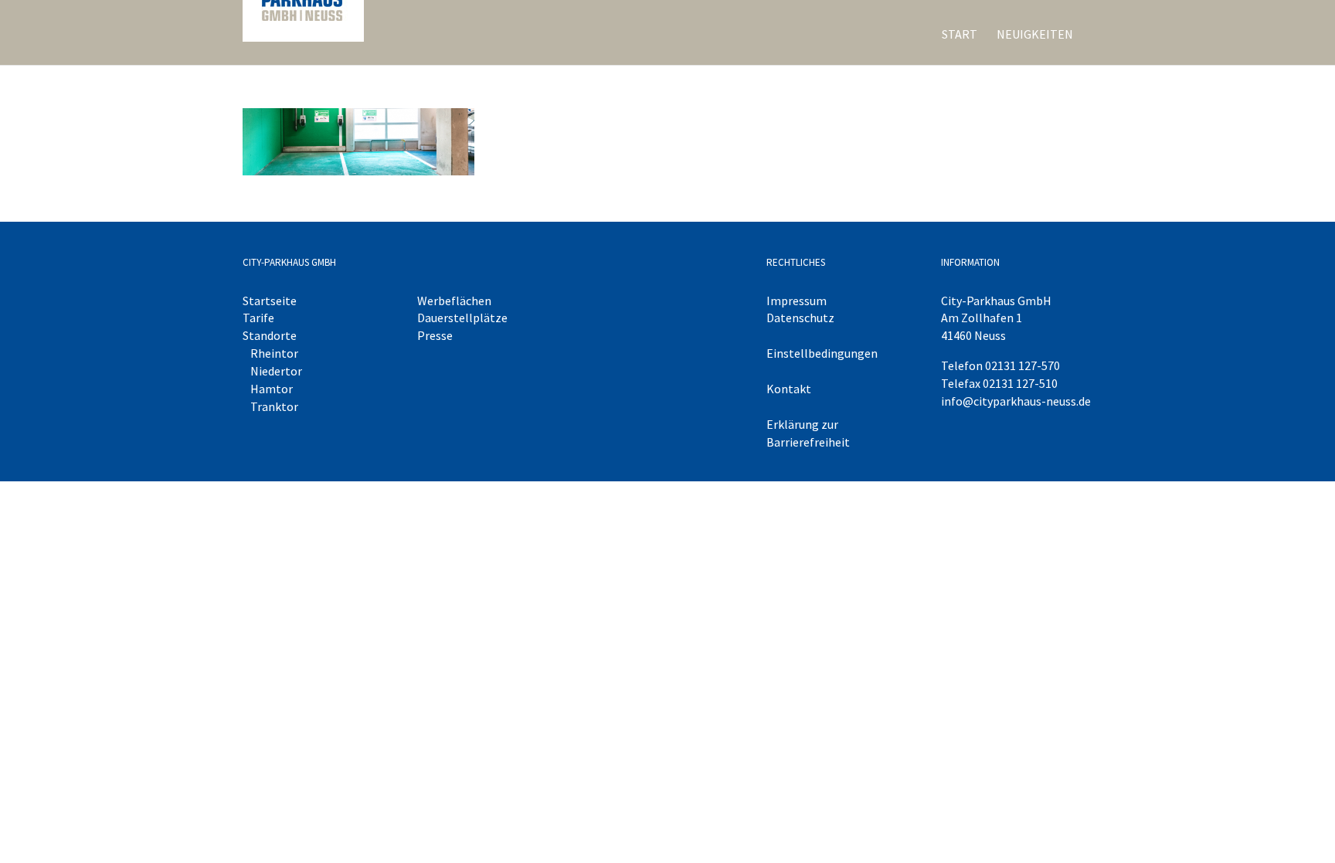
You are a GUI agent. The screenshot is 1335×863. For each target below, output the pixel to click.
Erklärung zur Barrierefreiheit (808, 433)
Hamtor (271, 388)
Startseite (270, 300)
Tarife (258, 317)
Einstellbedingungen (822, 353)
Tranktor (274, 406)
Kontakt (788, 388)
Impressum (796, 300)
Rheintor (274, 353)
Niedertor (276, 371)
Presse (435, 335)
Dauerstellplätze (462, 317)
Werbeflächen (454, 300)
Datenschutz (800, 317)
